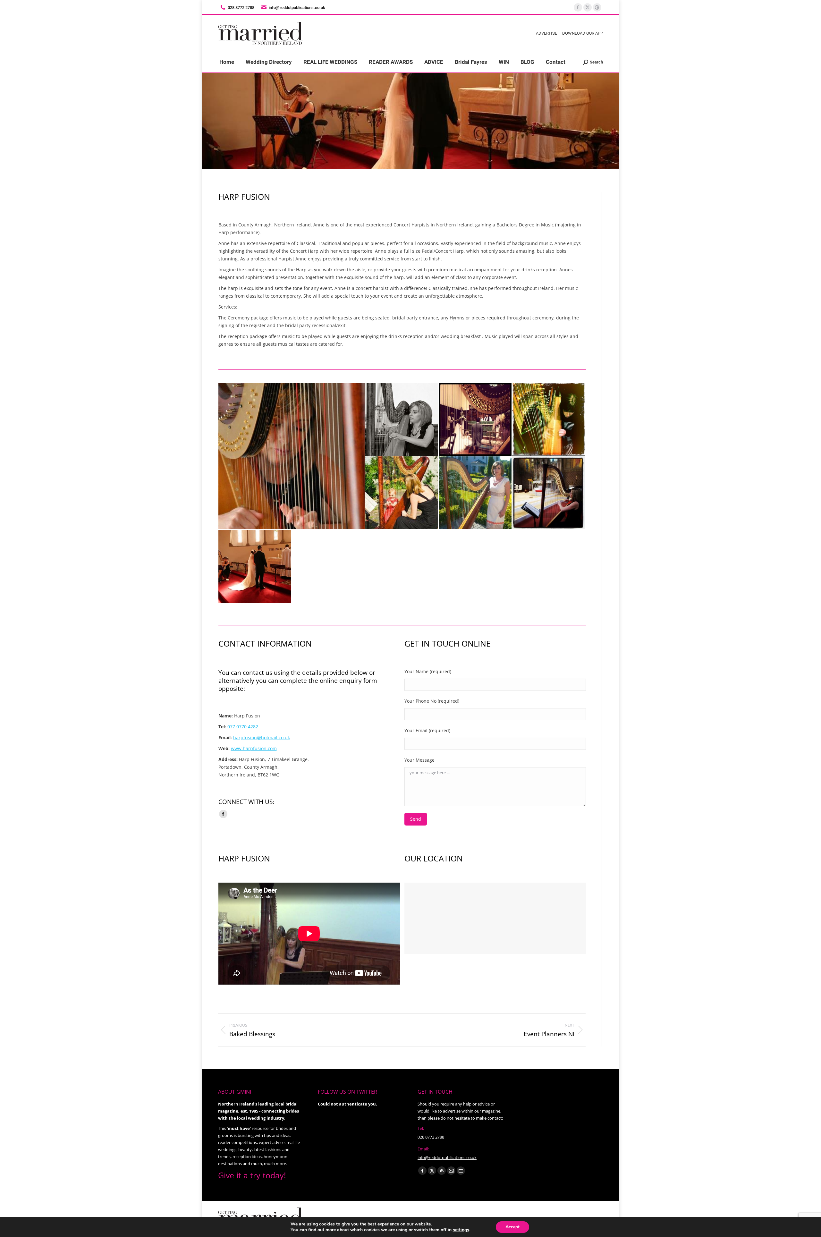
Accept (512, 1227)
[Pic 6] (402, 493)
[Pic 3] (402, 419)
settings (461, 1230)
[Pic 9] (255, 566)
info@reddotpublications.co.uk (297, 7)
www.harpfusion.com (254, 748)
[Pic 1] (291, 456)
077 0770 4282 (242, 727)
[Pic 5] (549, 419)
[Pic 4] (475, 419)
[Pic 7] (475, 493)
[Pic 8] (549, 493)
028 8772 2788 (431, 1137)
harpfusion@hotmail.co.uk (261, 737)
